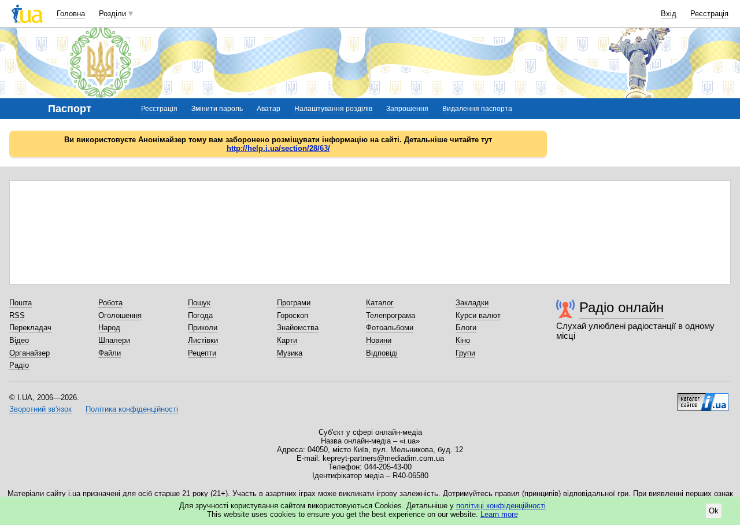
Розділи (112, 13)
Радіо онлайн (621, 307)
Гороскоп (292, 315)
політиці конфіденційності (501, 505)
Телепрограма (390, 315)
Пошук (199, 302)
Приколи (202, 327)
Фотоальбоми (389, 327)
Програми (293, 302)
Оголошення (120, 315)
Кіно (463, 340)
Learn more (499, 514)
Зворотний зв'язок (40, 409)
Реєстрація (709, 13)
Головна (71, 13)
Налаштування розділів (333, 109)
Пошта (20, 302)
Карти (287, 340)
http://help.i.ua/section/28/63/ (278, 148)
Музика (289, 353)
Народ (109, 327)
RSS (17, 315)
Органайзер (29, 353)
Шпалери (114, 340)
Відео (19, 340)
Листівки (203, 340)
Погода (200, 315)
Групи (465, 353)
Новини (378, 340)
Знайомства (298, 327)
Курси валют (478, 315)
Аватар (268, 109)
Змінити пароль (217, 109)
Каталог (380, 302)
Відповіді (382, 353)
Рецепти (202, 353)
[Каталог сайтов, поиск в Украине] (703, 397)
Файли (109, 353)
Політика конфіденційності (132, 409)
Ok (714, 510)
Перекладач (30, 327)
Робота (110, 302)
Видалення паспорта (477, 109)
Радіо (19, 365)
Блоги (466, 327)
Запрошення (407, 109)
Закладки (472, 302)
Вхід (668, 13)
